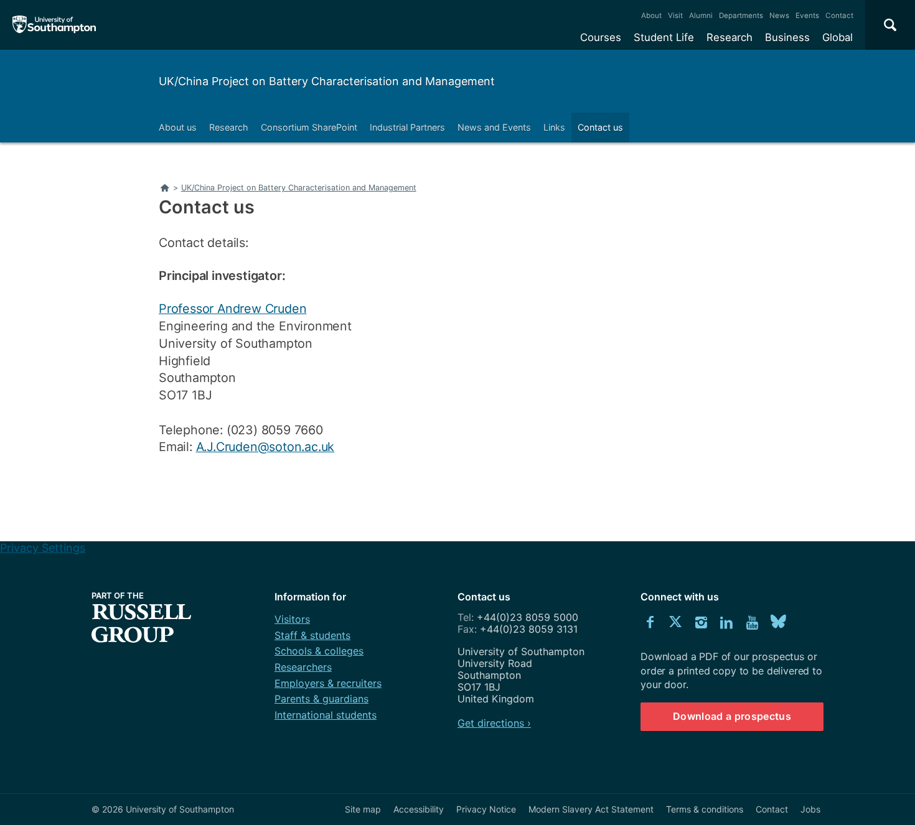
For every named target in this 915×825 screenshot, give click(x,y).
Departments (741, 15)
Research (729, 37)
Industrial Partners (407, 127)
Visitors (292, 619)
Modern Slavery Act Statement (591, 809)
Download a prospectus (732, 716)
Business (787, 37)
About (651, 15)
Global (837, 37)
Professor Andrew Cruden (232, 308)
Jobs (810, 809)
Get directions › (494, 723)
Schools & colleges (319, 651)
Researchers (303, 667)
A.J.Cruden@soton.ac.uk (265, 446)
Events (807, 15)
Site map (363, 809)
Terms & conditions (704, 809)
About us (178, 127)
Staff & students (312, 635)
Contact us (600, 127)
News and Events (494, 127)
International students (325, 715)
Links (554, 127)
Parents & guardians (321, 698)
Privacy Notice (486, 809)
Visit (675, 15)
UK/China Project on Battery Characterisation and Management (327, 81)
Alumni (701, 15)
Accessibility (418, 809)
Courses (600, 37)
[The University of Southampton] (54, 25)
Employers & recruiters (328, 683)
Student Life (664, 37)
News (779, 15)
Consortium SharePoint (309, 127)
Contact (839, 15)
